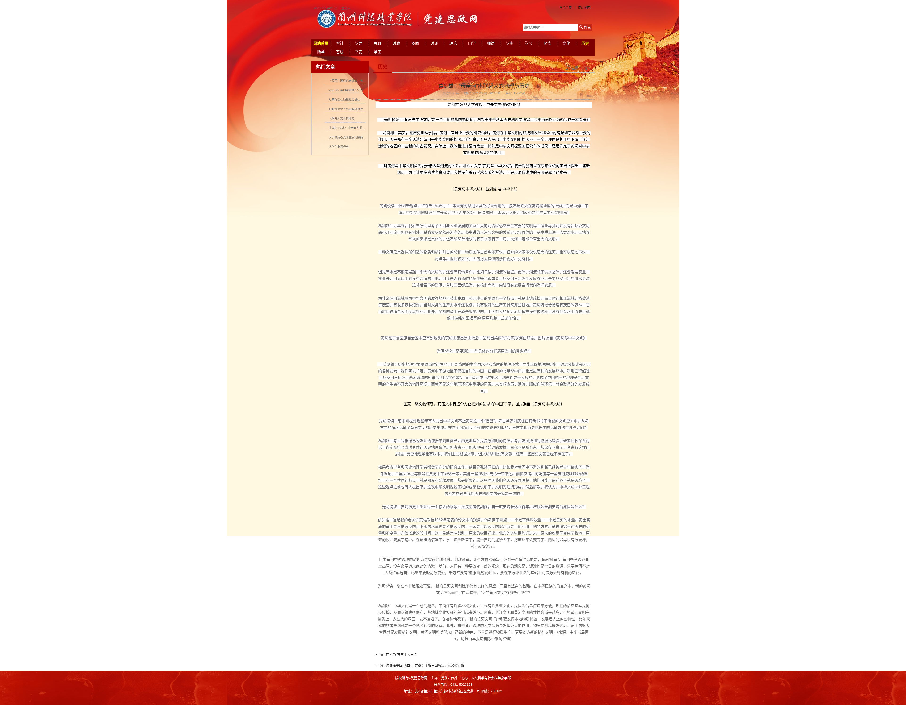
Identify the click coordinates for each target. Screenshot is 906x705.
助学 (321, 52)
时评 (434, 43)
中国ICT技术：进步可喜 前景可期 (350, 128)
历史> (585, 68)
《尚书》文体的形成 (341, 118)
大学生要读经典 (339, 147)
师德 (491, 43)
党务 (528, 43)
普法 (340, 52)
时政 (396, 43)
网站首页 (320, 43)
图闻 (415, 43)
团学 (472, 43)
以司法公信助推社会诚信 (344, 99)
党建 (358, 43)
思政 (377, 43)
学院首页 (565, 7)
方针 (340, 43)
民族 (547, 43)
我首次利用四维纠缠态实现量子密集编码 (354, 90)
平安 (358, 52)
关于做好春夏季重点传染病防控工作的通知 (356, 137)
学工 (377, 52)
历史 (585, 43)
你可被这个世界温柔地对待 (346, 109)
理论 (453, 43)
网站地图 (584, 7)
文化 (566, 43)
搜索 (587, 27)
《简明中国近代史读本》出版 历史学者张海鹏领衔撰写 (363, 81)
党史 (509, 43)
